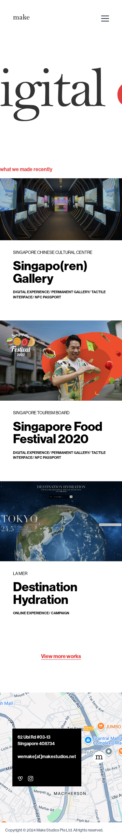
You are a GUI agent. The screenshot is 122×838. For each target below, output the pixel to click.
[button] (99, 757)
